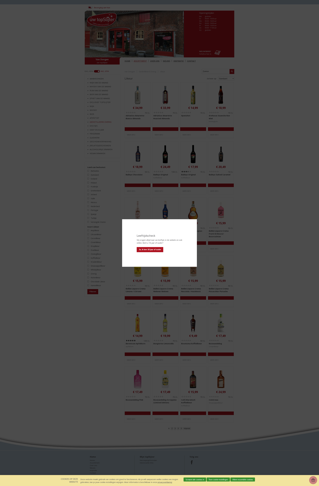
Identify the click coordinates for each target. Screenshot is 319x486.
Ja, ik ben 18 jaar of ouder (150, 249)
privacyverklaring (165, 482)
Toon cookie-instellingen (218, 480)
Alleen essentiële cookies (242, 480)
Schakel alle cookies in (195, 480)
